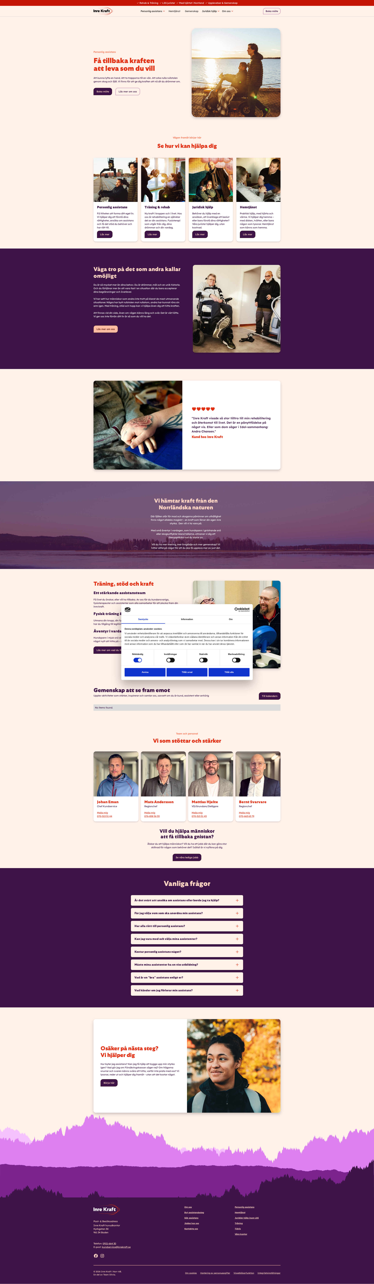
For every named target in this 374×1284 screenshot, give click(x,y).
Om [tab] (231, 619)
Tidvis (238, 1228)
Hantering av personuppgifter (215, 1273)
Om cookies (191, 1273)
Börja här (109, 1082)
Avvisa (145, 672)
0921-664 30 (109, 1243)
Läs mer (104, 234)
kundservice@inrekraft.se (116, 1247)
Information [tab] (187, 619)
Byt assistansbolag (194, 1212)
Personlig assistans (244, 1207)
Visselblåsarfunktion (244, 1273)
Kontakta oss (191, 1228)
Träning (239, 1223)
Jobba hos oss (191, 1223)
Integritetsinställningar (269, 1273)
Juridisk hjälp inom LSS (247, 1218)
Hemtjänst (174, 11)
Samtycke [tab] (143, 619)
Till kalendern (269, 696)
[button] (153, 11)
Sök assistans (191, 1218)
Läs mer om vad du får (110, 650)
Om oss (188, 1207)
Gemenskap (191, 11)
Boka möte (272, 11)
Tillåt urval (187, 672)
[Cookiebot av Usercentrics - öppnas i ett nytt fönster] (237, 609)
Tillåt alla (229, 672)
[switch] (170, 660)
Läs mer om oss (128, 91)
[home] (105, 11)
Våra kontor (241, 1234)
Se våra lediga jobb (187, 857)
